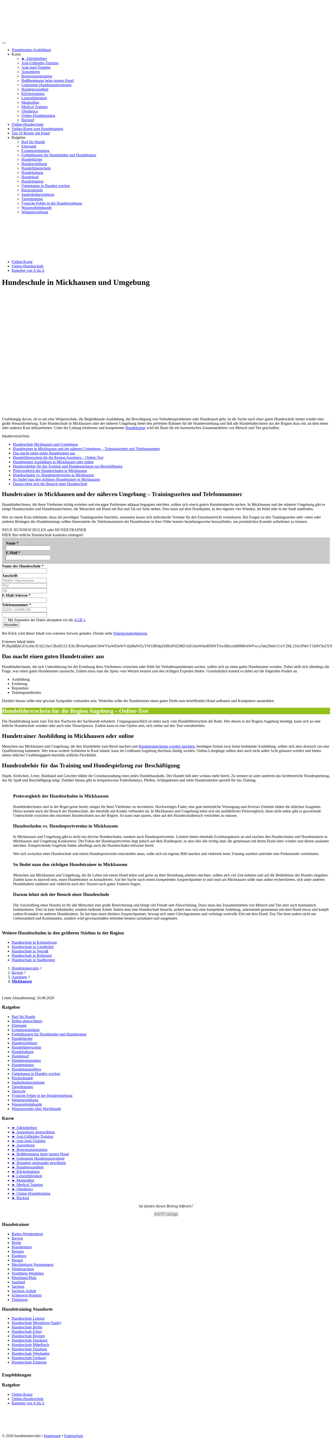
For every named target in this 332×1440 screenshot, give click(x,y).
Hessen (17, 1260)
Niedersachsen (23, 1269)
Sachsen (18, 1286)
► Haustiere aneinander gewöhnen (39, 1163)
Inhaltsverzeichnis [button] (15, 436)
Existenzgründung (35, 151)
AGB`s (79, 620)
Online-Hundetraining (38, 115)
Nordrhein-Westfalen (28, 1273)
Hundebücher (31, 159)
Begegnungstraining (36, 76)
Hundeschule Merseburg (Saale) (36, 1323)
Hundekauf (30, 177)
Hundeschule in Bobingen (32, 955)
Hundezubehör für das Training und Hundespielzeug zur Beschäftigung (67, 466)
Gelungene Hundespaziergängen (46, 85)
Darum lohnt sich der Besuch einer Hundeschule (50, 484)
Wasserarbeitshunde (36, 208)
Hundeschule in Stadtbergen (33, 960)
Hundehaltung (32, 172)
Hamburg (19, 1256)
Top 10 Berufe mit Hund (31, 133)
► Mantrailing (23, 1180)
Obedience (29, 111)
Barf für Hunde (33, 142)
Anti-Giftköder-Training (39, 63)
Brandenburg (22, 1247)
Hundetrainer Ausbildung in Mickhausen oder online (53, 462)
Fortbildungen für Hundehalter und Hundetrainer (58, 155)
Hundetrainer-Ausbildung (31, 50)
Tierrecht (18, 1091)
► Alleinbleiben (34, 58)
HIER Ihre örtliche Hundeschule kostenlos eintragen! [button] (42, 535)
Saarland (18, 1282)
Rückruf (27, 120)
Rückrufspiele (32, 190)
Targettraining (32, 199)
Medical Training (34, 107)
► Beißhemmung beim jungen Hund (40, 1154)
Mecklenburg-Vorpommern (32, 1264)
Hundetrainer (135, 428)
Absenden (11, 625)
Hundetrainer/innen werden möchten (167, 746)
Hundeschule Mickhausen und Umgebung (45, 444)
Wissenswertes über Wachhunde (36, 1109)
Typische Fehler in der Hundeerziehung (51, 203)
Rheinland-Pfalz (24, 1278)
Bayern (17, 1238)
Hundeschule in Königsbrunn (34, 942)
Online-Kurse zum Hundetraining (37, 129)
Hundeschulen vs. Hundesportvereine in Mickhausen (53, 475)
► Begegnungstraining (29, 1150)
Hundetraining (32, 181)
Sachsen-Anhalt (24, 1291)
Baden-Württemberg (27, 1234)
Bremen (18, 1251)
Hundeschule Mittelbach (30, 1345)
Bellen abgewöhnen (27, 1021)
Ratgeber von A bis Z (28, 270)
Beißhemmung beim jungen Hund (47, 80)
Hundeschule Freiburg (29, 1358)
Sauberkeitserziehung (37, 194)
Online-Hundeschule (28, 124)
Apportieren (30, 72)
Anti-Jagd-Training (36, 67)
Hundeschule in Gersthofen (33, 947)
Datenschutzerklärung (130, 633)
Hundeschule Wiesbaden (31, 1353)
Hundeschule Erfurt (27, 1331)
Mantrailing (30, 102)
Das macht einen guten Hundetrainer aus (44, 453)
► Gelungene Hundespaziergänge (38, 1158)
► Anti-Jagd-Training (28, 1141)
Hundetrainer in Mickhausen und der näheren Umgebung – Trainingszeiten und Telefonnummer (86, 449)
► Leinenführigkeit (27, 1176)
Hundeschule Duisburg (29, 1349)
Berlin (16, 1243)
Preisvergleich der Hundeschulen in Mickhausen (50, 471)
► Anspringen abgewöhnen (33, 1132)
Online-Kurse (22, 262)
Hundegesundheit (34, 89)
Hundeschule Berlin (27, 1327)
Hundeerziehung (34, 164)
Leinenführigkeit (34, 98)
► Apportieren (23, 1145)
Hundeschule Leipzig (28, 1318)
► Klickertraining (26, 1171)
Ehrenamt (28, 146)
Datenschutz (73, 1436)
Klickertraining (32, 94)
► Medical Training (27, 1185)
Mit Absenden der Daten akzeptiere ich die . (46, 620)
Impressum (52, 1436)
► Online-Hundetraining (31, 1193)
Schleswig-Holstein (27, 1295)
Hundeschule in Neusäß (30, 951)
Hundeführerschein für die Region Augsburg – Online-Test (58, 457)
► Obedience (22, 1189)
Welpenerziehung (34, 212)
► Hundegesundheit (28, 1167)
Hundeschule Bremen (28, 1336)
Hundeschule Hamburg (29, 1340)
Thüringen (20, 1300)
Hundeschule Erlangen (29, 1362)
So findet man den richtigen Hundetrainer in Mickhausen (56, 479)
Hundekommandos (26, 1060)
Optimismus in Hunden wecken (45, 186)
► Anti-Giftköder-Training (32, 1136)
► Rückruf (20, 1198)
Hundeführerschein (36, 168)
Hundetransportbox (26, 1069)
